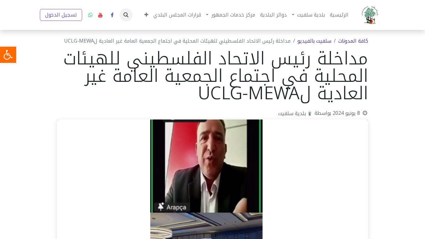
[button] (126, 14)
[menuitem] (339, 15)
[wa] (90, 15)
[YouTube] (100, 15)
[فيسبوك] (112, 15)
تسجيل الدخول (61, 15)
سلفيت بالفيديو (314, 41)
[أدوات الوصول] (8, 55)
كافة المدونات (353, 41)
